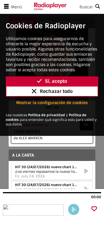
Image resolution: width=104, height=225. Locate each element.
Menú (16, 7)
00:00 (96, 197)
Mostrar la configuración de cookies (52, 102)
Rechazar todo (56, 91)
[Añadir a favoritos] (94, 209)
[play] (73, 209)
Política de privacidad (46, 115)
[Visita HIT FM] (34, 210)
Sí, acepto (56, 81)
